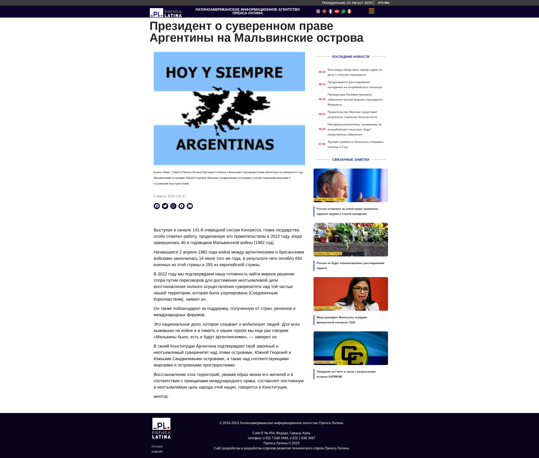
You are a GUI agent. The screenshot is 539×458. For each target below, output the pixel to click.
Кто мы (384, 2)
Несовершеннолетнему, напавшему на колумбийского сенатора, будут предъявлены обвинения (355, 129)
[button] (157, 206)
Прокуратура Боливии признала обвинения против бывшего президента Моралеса (355, 99)
